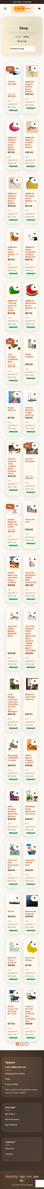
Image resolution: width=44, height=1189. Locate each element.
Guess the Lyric (30, 520)
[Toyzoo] (22, 9)
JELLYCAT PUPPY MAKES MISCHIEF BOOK (12, 631)
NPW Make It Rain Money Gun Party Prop (30, 810)
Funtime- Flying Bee (30, 460)
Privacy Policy (11, 1084)
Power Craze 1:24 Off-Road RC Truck (13, 1010)
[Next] (26, 1044)
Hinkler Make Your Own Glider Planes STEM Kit (13, 578)
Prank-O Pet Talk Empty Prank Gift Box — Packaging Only (30, 1013)
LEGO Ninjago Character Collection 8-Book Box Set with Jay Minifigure (13, 703)
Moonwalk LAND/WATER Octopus (14, 758)
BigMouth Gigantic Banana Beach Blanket (29, 87)
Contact (9, 1154)
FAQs (7, 1079)
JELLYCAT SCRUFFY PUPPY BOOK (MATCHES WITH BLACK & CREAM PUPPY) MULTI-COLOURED (30, 638)
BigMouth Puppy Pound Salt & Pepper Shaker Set (30, 252)
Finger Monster (12, 409)
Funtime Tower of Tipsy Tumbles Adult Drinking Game (12, 466)
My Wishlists (11, 1125)
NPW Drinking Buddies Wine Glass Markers (13, 811)
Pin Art (11, 911)
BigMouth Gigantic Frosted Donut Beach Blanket (12, 143)
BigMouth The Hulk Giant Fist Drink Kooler (12, 306)
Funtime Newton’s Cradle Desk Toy (29, 411)
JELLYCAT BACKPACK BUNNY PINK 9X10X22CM (31, 578)
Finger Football (29, 355)
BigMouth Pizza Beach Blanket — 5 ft (13, 252)
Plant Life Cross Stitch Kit (12, 960)
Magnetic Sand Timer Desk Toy (30, 697)
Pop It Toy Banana (29, 959)
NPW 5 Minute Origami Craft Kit (29, 759)
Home (18, 37)
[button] (5, 8)
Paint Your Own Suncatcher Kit (13, 864)
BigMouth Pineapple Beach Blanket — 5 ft (30, 198)
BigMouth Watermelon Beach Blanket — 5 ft (31, 306)
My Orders (10, 1114)
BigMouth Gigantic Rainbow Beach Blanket (12, 198)
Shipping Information (15, 1073)
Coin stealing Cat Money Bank (13, 358)
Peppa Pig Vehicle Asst (29, 862)
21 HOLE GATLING (12, 83)
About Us (9, 1148)
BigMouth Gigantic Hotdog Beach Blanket (29, 142)
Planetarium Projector (31, 912)
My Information (12, 1119)
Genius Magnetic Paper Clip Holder (12, 523)
